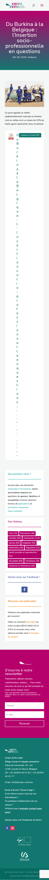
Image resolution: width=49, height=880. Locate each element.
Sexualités (16, 561)
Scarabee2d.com (30, 875)
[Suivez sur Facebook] (7, 828)
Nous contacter (15, 511)
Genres (14, 543)
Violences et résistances (22, 565)
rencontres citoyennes (18, 507)
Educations (27, 533)
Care (13, 533)
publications (23, 503)
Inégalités (29, 543)
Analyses (32, 57)
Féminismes (32, 538)
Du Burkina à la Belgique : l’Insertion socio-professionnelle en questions (17, 268)
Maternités (16, 547)
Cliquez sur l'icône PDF (30, 135)
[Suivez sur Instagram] (12, 828)
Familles (15, 538)
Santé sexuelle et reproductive (23, 554)
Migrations (33, 547)
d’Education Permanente (19, 488)
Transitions (32, 561)
